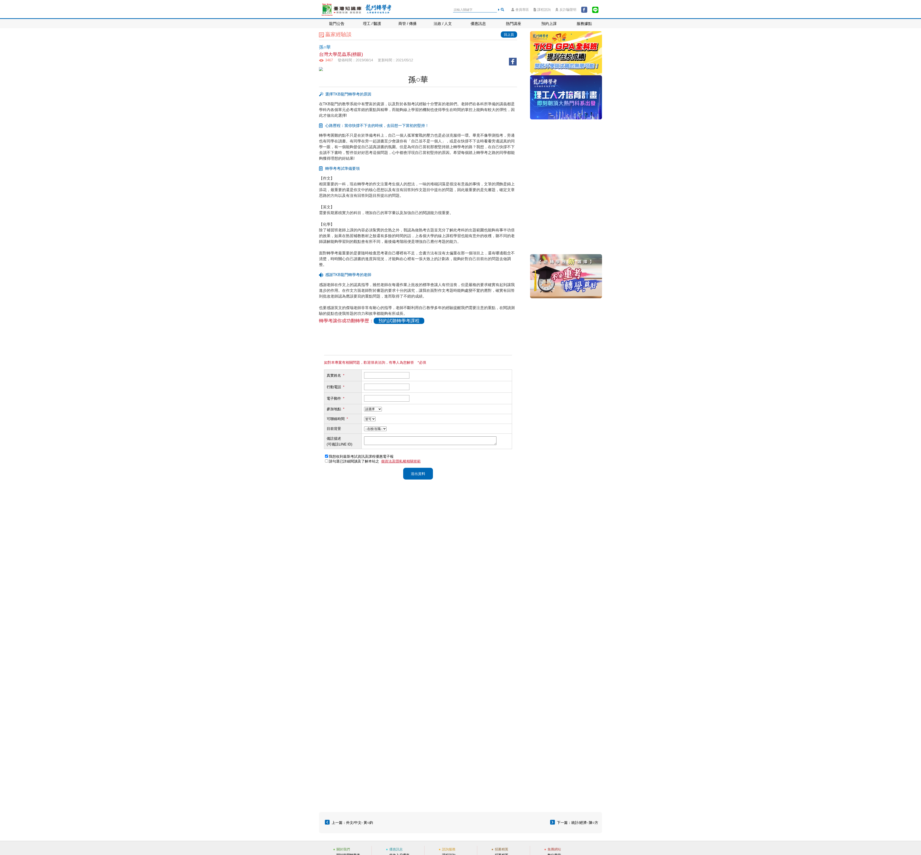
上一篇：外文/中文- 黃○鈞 (352, 822)
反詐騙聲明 (568, 10)
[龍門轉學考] (378, 9)
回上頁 (509, 34)
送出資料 (418, 474)
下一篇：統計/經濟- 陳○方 (577, 822)
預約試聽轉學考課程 (398, 320)
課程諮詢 (544, 10)
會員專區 (522, 10)
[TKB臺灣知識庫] (341, 10)
